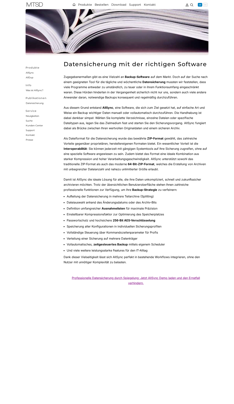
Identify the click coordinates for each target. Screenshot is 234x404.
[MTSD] (35, 5)
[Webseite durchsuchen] (191, 4)
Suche (29, 120)
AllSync (30, 72)
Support (30, 130)
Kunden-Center (34, 125)
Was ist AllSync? (34, 90)
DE (200, 5)
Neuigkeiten (32, 116)
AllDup (29, 77)
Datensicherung (35, 103)
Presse (29, 139)
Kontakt (30, 135)
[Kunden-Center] (187, 4)
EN (205, 5)
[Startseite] (74, 4)
